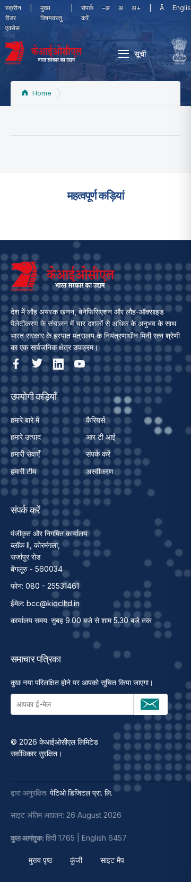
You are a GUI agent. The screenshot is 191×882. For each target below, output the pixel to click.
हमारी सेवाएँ (25, 453)
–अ (106, 8)
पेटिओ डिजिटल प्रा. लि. (81, 792)
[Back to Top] (164, 855)
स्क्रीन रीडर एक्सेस (13, 18)
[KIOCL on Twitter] (37, 364)
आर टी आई (101, 436)
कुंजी (76, 859)
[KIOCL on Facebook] (16, 364)
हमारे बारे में (25, 419)
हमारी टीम (23, 471)
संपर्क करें (87, 13)
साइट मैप (112, 859)
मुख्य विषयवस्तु (51, 13)
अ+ (136, 8)
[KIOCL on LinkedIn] (58, 364)
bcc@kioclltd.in (53, 603)
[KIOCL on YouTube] (79, 364)
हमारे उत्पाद (26, 436)
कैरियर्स (95, 419)
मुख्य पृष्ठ (40, 859)
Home (40, 93)
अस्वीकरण (100, 471)
